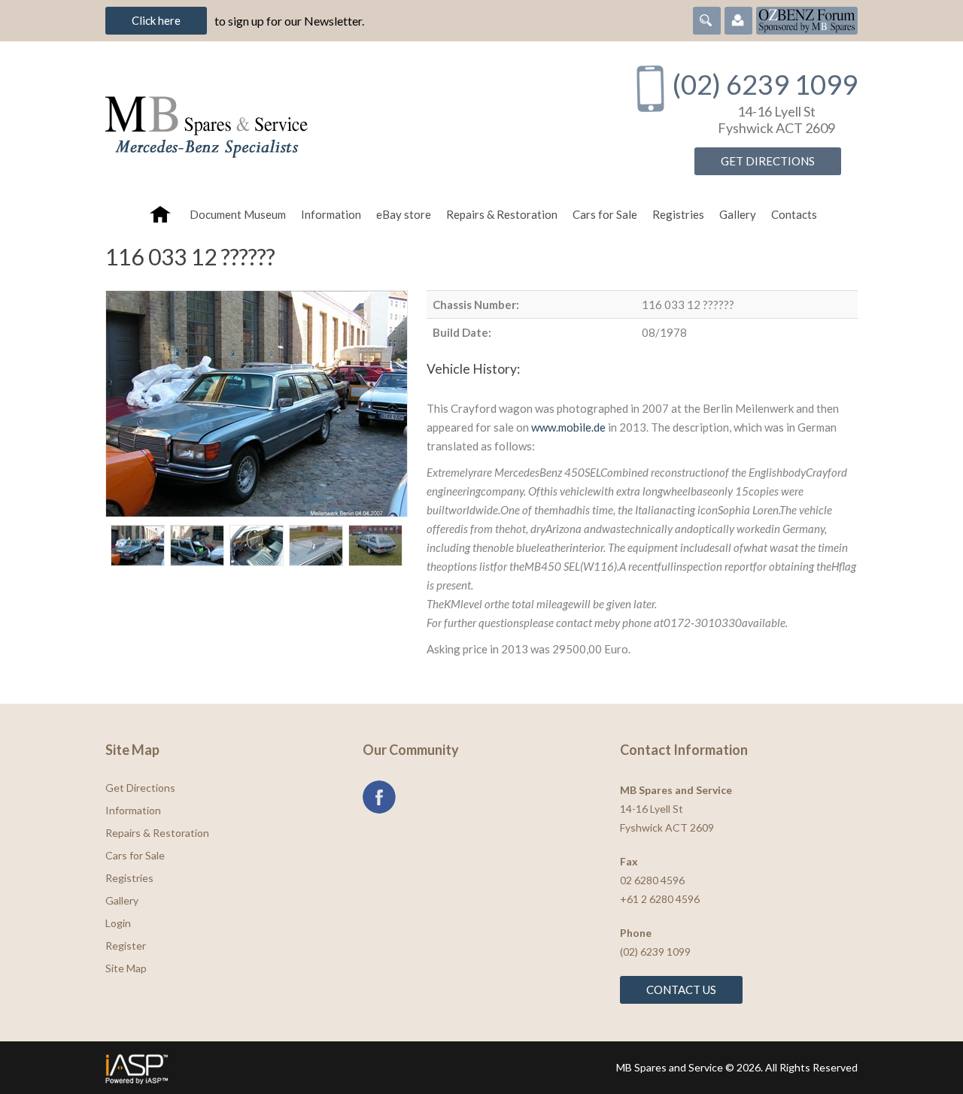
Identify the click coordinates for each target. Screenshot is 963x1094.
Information (331, 214)
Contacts (794, 214)
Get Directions (768, 161)
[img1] (137, 545)
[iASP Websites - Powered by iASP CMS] (288, 1067)
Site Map (126, 968)
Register (125, 945)
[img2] (197, 545)
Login (118, 923)
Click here (156, 20)
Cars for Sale (605, 214)
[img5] (375, 545)
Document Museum (238, 214)
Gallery (737, 214)
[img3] (256, 545)
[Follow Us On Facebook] (379, 797)
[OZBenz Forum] (807, 19)
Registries (678, 214)
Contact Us (681, 989)
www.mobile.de (568, 427)
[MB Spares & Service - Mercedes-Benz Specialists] (352, 119)
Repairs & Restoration (501, 214)
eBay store (403, 214)
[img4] (316, 545)
